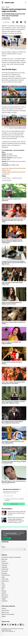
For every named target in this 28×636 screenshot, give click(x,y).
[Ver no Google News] (6, 22)
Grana (3, 585)
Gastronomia (5, 581)
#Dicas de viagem (6, 178)
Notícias (4, 591)
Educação (4, 573)
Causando (4, 565)
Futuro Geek (5, 579)
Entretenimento (6, 575)
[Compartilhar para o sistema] (24, 22)
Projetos (4, 593)
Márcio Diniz (7, 17)
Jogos (3, 587)
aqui (16, 161)
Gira (3, 583)
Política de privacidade (8, 614)
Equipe (3, 616)
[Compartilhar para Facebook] (21, 22)
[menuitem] (14, 542)
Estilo (3, 577)
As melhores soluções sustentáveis (11, 557)
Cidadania (4, 567)
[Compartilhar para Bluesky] (17, 22)
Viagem (7, 7)
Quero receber (14, 504)
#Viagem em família (6, 180)
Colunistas (5, 541)
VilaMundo (4, 601)
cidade (14, 27)
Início (3, 7)
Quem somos (5, 612)
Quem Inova (5, 595)
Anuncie (4, 608)
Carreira (4, 561)
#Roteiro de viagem (17, 178)
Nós (3, 589)
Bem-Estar (4, 559)
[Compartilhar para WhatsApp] (13, 22)
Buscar (3, 547)
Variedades (5, 597)
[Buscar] (24, 549)
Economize (5, 571)
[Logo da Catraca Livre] (8, 2)
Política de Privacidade (11, 533)
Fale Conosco (5, 610)
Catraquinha (5, 563)
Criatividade (5, 569)
